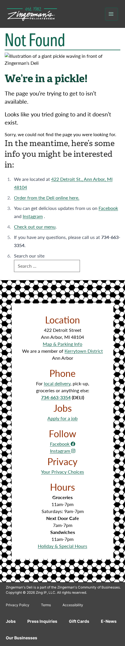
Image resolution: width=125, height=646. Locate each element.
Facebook (108, 208)
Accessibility (73, 605)
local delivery (57, 383)
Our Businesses (21, 637)
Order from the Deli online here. (46, 197)
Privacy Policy (17, 605)
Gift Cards (79, 621)
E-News (109, 621)
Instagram (33, 216)
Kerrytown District (84, 351)
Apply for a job (62, 418)
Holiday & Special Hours (62, 546)
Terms (46, 605)
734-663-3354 (56, 397)
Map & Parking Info (62, 344)
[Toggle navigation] (111, 14)
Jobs (11, 621)
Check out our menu (35, 226)
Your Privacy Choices (62, 471)
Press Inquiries (42, 621)
